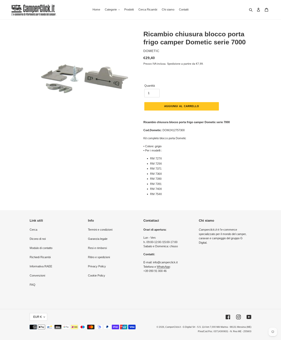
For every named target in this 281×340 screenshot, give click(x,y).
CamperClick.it (173, 327)
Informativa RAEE (41, 266)
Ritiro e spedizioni (99, 257)
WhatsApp (163, 266)
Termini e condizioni (100, 229)
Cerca (33, 229)
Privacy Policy (97, 266)
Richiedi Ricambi (40, 257)
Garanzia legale (97, 238)
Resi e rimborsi (97, 248)
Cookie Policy (96, 275)
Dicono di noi (38, 238)
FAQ (32, 284)
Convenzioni (37, 275)
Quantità (149, 85)
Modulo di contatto (41, 248)
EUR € (37, 316)
